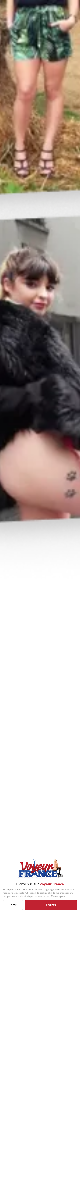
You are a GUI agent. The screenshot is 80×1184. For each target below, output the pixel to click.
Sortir (13, 905)
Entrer (51, 905)
